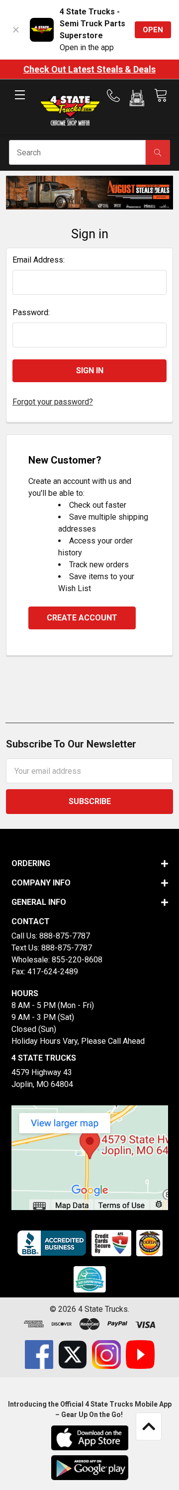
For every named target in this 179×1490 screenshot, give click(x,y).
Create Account (82, 617)
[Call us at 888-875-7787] (116, 95)
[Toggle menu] (19, 103)
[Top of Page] (149, 1426)
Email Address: (38, 260)
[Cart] (160, 95)
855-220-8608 (77, 959)
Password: (31, 312)
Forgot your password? (52, 401)
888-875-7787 (64, 936)
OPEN (153, 29)
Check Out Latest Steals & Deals (89, 69)
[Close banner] (16, 30)
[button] (137, 100)
